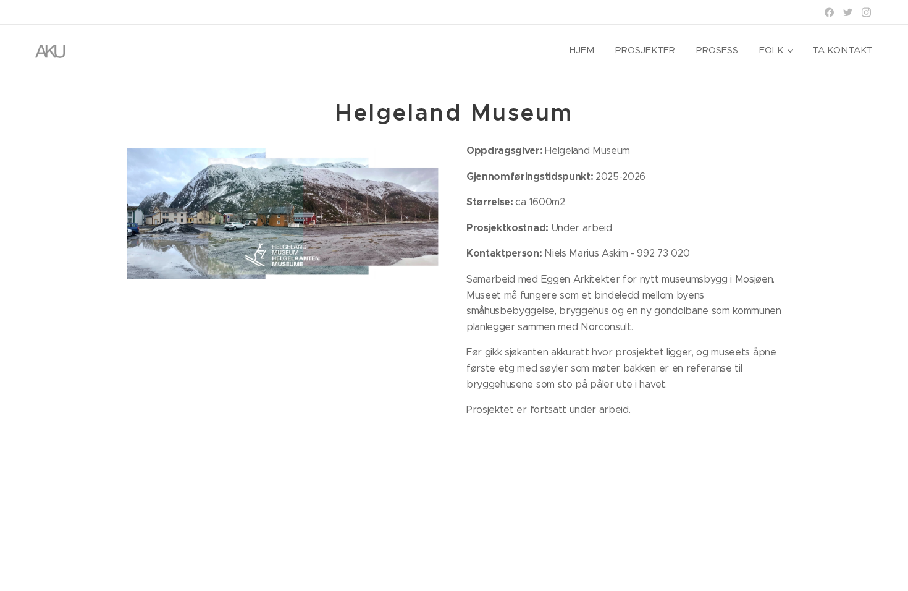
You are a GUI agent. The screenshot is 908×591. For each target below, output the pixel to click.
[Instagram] (866, 12)
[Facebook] (829, 12)
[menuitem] (582, 50)
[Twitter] (847, 12)
